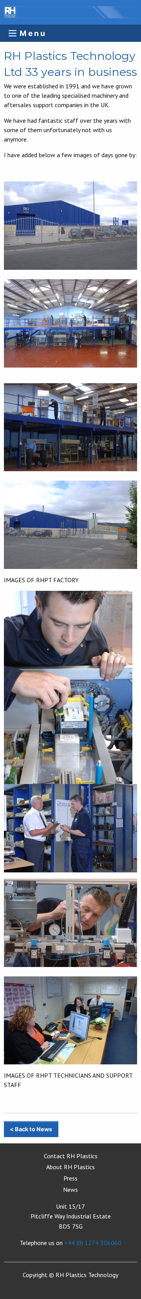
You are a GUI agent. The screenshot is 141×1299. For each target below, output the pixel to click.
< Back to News (31, 1129)
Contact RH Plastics (71, 1156)
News (70, 1189)
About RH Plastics (70, 1167)
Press (70, 1178)
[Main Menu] (12, 33)
